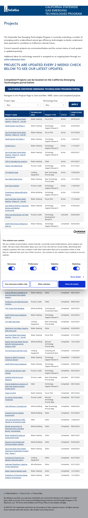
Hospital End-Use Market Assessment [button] (14, 414)
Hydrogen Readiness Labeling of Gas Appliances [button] (16, 465)
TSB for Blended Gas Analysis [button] (16, 161)
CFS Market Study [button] (11, 172)
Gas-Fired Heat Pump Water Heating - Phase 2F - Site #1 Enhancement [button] (15, 154)
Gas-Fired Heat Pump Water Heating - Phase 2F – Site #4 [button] (15, 120)
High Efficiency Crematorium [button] (16, 406)
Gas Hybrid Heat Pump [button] (13, 179)
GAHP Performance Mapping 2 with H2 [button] (16, 225)
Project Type (9, 101)
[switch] (33, 268)
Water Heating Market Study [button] (15, 471)
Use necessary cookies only (16, 284)
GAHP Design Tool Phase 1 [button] (15, 139)
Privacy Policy (37, 493)
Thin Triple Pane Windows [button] (14, 308)
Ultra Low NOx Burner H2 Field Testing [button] (16, 216)
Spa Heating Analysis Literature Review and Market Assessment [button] (17, 208)
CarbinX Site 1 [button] (10, 146)
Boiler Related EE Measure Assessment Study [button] (15, 436)
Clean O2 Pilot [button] (10, 393)
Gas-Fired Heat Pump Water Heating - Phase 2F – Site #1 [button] (15, 336)
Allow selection (44, 284)
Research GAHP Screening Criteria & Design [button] (15, 358)
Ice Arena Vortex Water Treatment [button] (14, 398)
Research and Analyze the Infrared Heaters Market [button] (14, 443)
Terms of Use (25, 493)
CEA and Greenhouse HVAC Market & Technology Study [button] (15, 421)
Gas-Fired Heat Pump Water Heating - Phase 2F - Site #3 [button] (15, 133)
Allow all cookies (72, 284)
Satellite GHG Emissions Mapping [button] (14, 378)
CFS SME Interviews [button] (12, 322)
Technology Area (50, 101)
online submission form (14, 59)
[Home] (6, 2)
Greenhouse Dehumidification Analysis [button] (16, 193)
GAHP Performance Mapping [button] (15, 364)
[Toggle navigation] (80, 8)
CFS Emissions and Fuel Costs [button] (16, 351)
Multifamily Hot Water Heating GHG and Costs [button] (16, 329)
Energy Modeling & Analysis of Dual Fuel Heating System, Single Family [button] (16, 386)
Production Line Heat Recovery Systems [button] (16, 303)
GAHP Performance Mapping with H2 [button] (15, 316)
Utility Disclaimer (12, 493)
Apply (75, 104)
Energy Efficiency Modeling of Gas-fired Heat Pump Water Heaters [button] (16, 295)
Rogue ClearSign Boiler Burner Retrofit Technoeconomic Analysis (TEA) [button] (16, 344)
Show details (75, 277)
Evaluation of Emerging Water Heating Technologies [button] (16, 476)
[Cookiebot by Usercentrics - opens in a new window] (75, 232)
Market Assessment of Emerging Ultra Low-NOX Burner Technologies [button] (14, 428)
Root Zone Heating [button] (12, 186)
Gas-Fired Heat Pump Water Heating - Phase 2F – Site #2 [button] (15, 200)
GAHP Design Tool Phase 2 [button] (15, 126)
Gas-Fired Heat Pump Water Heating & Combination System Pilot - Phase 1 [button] (17, 451)
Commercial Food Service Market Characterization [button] (14, 459)
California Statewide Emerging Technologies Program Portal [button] (44, 89)
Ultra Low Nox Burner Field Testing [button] (15, 372)
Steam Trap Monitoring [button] (13, 166)
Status (64, 115)
